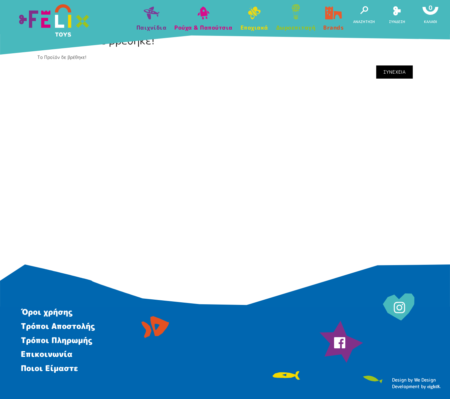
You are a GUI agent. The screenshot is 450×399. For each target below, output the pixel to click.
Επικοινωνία (46, 354)
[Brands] (333, 15)
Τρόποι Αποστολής (58, 326)
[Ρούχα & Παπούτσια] (203, 15)
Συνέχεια (394, 72)
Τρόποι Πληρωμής (56, 340)
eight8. (434, 386)
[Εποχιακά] (254, 15)
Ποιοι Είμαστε (49, 368)
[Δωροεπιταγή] (296, 12)
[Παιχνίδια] (151, 15)
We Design (425, 380)
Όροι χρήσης (46, 311)
